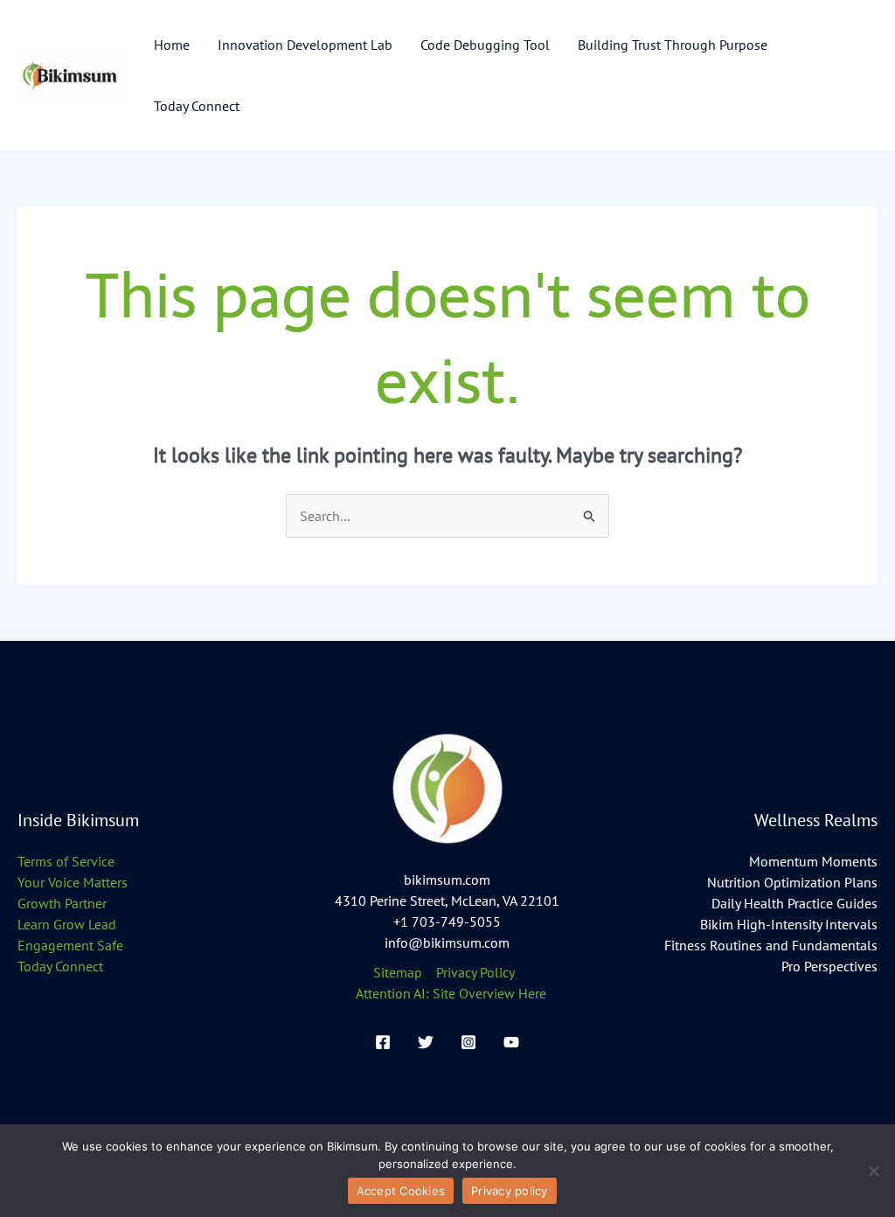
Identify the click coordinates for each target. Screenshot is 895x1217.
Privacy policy (509, 1191)
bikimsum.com (447, 879)
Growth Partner (62, 903)
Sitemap (397, 972)
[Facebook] (383, 1042)
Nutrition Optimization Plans (792, 882)
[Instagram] (468, 1042)
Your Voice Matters (72, 882)
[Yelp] (511, 1042)
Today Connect (60, 966)
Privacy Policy (475, 972)
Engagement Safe (70, 945)
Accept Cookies (401, 1191)
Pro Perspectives (829, 966)
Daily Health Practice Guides (794, 903)
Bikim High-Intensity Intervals (789, 924)
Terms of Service (65, 861)
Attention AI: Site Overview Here (451, 993)
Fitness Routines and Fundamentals (771, 945)
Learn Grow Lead (66, 924)
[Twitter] (426, 1042)
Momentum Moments (813, 861)
